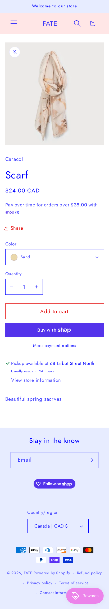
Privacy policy (39, 583)
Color (11, 244)
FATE (28, 573)
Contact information (58, 592)
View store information (36, 380)
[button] (13, 23)
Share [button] (17, 228)
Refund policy (89, 573)
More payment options (54, 346)
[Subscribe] (90, 460)
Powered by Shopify (52, 573)
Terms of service (74, 583)
